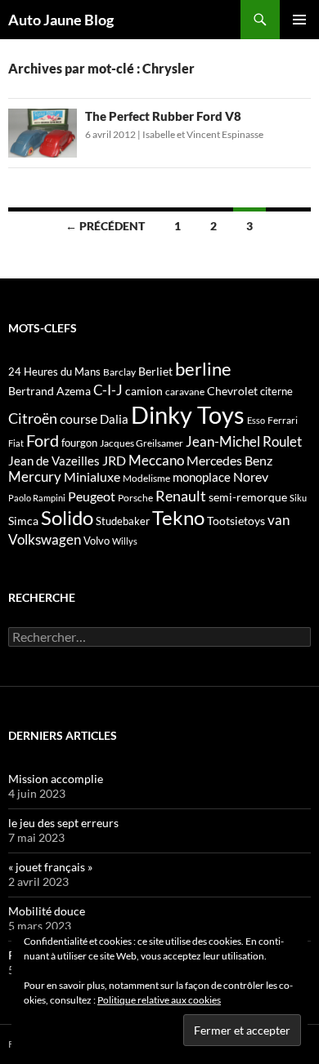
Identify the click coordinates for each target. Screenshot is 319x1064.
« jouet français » (50, 867)
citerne (276, 391)
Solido (67, 517)
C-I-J (108, 389)
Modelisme (146, 478)
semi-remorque (248, 497)
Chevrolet (232, 391)
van (278, 519)
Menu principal (299, 19)
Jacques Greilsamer (141, 443)
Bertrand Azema (49, 391)
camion (144, 391)
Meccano (156, 460)
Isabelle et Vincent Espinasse (202, 134)
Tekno (178, 517)
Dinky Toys (188, 414)
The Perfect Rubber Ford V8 (163, 116)
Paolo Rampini (36, 497)
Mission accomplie (55, 779)
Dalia (114, 419)
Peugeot (91, 496)
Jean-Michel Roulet (244, 442)
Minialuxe (92, 476)
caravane (184, 391)
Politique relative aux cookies (159, 1000)
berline (203, 369)
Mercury (34, 477)
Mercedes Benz (229, 460)
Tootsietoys (236, 521)
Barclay (119, 372)
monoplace (202, 477)
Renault (180, 496)
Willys (124, 541)
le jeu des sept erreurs (63, 823)
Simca (23, 521)
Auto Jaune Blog (61, 20)
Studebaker (123, 521)
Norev (250, 476)
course (78, 418)
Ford (42, 440)
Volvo (96, 540)
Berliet (155, 371)
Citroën (32, 418)
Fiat (16, 443)
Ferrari (282, 420)
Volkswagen (44, 539)
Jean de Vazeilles (54, 460)
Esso (256, 420)
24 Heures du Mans (54, 371)
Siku (298, 497)
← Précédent (105, 226)
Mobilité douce (46, 911)
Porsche (135, 498)
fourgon (79, 442)
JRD (114, 460)
